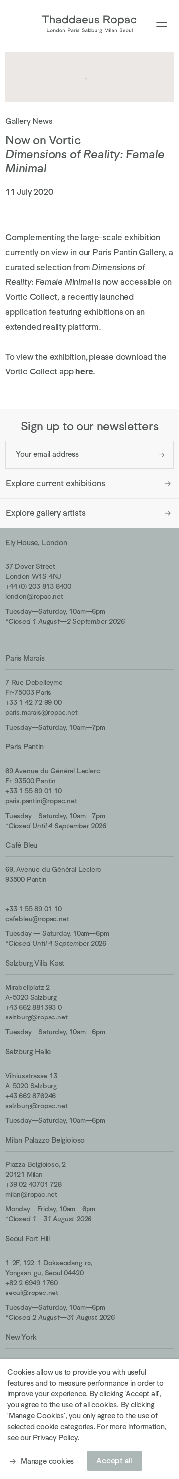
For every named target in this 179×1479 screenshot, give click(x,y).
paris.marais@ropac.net (41, 712)
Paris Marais (25, 658)
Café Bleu (21, 845)
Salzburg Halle (28, 1051)
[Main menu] (161, 25)
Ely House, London (36, 542)
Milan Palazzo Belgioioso (45, 1140)
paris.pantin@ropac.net (41, 801)
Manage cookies (47, 1461)
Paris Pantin (24, 746)
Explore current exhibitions (55, 483)
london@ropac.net (34, 596)
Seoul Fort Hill (27, 1238)
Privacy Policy (55, 1437)
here (84, 371)
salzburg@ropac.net (36, 1017)
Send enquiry (162, 454)
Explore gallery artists (45, 513)
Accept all (114, 1460)
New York (20, 1337)
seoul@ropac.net (31, 1292)
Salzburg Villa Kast (34, 963)
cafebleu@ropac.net (37, 919)
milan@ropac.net (31, 1194)
